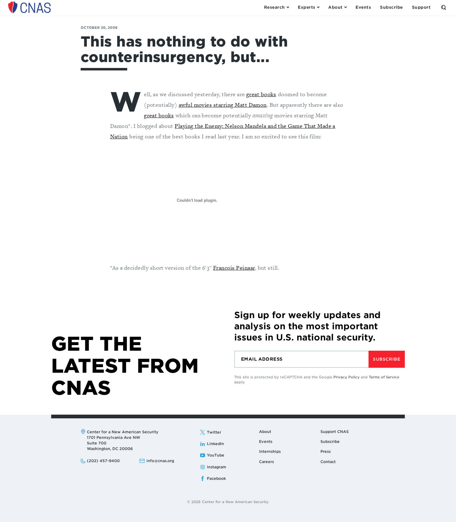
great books (261, 94)
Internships (270, 451)
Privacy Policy (346, 377)
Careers (266, 461)
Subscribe (386, 359)
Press (325, 451)
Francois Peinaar (234, 268)
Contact (328, 461)
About (265, 431)
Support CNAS (334, 431)
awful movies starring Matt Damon (223, 105)
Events (265, 441)
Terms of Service (384, 377)
